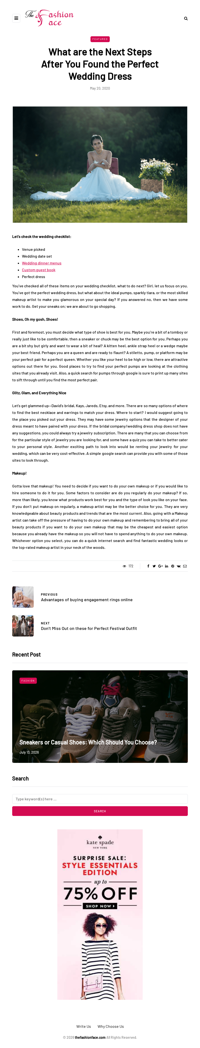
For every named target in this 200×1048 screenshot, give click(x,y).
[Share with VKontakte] (179, 566)
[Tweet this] (154, 566)
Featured (100, 38)
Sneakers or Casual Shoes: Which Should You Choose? (88, 742)
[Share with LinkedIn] (166, 566)
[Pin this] (173, 566)
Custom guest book (38, 269)
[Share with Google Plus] (160, 566)
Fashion (28, 680)
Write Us (83, 1026)
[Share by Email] (185, 566)
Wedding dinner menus (41, 263)
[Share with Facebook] (148, 566)
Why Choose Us (111, 1026)
